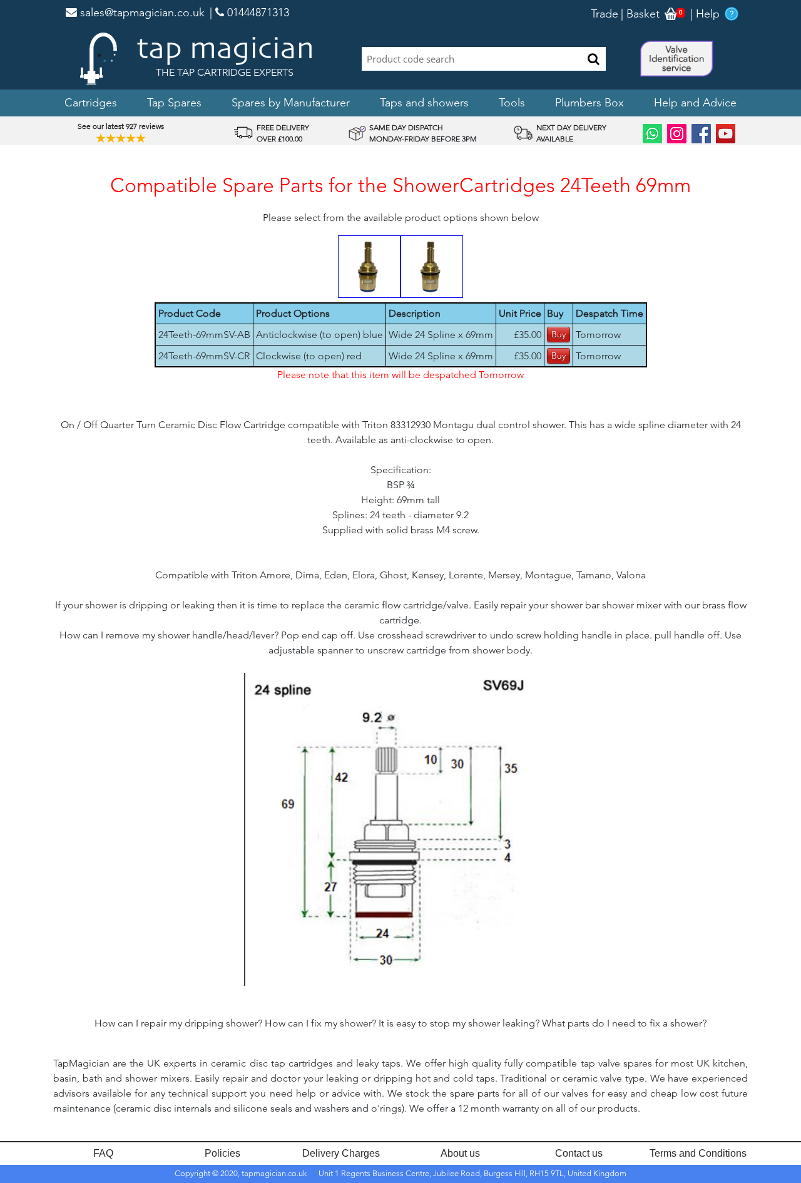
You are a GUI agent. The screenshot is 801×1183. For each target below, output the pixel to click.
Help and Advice (695, 103)
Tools (512, 103)
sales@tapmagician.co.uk (141, 12)
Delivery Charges (341, 1153)
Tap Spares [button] (174, 103)
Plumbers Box (589, 103)
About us (460, 1153)
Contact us (579, 1153)
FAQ (103, 1153)
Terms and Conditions (698, 1153)
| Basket (640, 14)
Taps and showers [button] (424, 103)
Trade (604, 14)
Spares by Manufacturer (291, 103)
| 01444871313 (249, 12)
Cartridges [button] (90, 103)
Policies (222, 1153)
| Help (705, 14)
